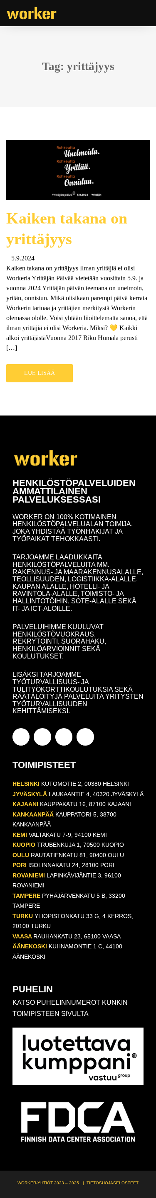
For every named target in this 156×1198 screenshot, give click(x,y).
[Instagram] (42, 736)
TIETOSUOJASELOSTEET (113, 1183)
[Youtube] (63, 736)
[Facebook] (21, 736)
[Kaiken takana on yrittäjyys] (78, 169)
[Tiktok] (85, 736)
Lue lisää (39, 373)
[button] (144, 13)
